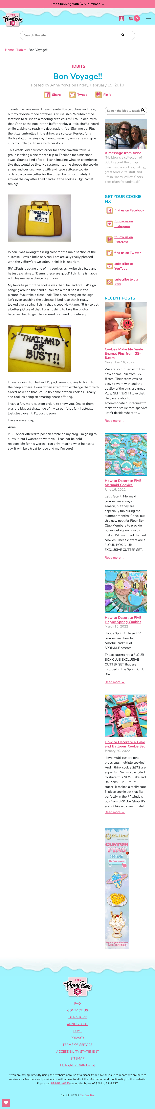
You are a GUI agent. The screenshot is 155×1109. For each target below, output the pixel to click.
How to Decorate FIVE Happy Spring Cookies (123, 619)
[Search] (122, 34)
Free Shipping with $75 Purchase (77, 4)
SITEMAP (78, 1058)
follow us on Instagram (123, 223)
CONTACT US (77, 1010)
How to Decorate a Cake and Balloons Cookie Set (125, 744)
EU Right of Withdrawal (77, 1065)
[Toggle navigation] (148, 18)
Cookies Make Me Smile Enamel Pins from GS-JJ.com (124, 353)
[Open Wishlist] (6, 1103)
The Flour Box (87, 1095)
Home (9, 50)
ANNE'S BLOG (77, 1024)
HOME (77, 1031)
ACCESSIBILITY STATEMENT (77, 1051)
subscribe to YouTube (123, 266)
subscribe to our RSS (126, 282)
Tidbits (21, 50)
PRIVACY (77, 1038)
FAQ (77, 1003)
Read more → (115, 420)
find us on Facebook (129, 210)
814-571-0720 (60, 1083)
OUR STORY (77, 1017)
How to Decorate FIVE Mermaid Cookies (123, 482)
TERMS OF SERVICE (77, 1045)
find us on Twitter (127, 253)
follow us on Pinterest (123, 239)
